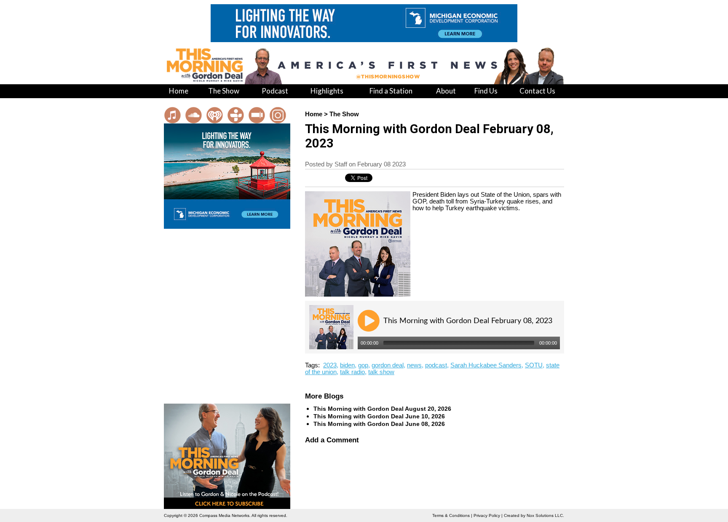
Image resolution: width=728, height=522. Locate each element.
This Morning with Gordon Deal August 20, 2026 (382, 408)
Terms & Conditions (451, 515)
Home (313, 114)
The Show (344, 114)
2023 (330, 365)
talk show (381, 372)
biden (347, 365)
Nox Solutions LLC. (545, 515)
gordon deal (388, 365)
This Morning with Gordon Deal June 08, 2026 (379, 423)
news (414, 365)
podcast (436, 365)
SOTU (534, 365)
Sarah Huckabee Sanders (486, 365)
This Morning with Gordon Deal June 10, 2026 (379, 416)
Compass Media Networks (224, 515)
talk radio (352, 372)
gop (363, 365)
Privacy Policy (487, 515)
